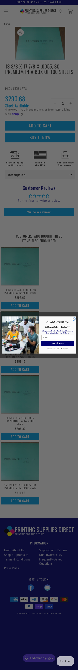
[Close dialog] (73, 318)
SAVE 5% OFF (57, 343)
